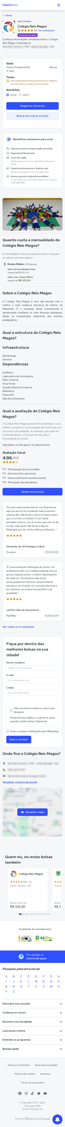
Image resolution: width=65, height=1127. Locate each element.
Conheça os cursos (14, 1012)
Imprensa (45, 1073)
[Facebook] (19, 1093)
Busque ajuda (11, 1048)
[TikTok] (32, 1093)
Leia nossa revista (14, 1030)
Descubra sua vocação (16, 1003)
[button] (32, 530)
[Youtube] (45, 1093)
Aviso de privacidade (46, 1065)
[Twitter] (38, 1093)
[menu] (58, 5)
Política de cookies (25, 1073)
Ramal (8, 15)
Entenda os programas (16, 1039)
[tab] (25, 228)
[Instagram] (26, 1093)
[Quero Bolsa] (16, 5)
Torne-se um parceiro (32, 1082)
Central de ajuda (36, 958)
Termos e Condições (19, 1065)
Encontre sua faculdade (17, 1021)
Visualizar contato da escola (20, 782)
